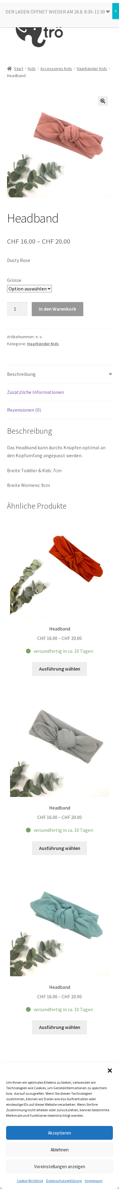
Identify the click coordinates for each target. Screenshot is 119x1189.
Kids (32, 68)
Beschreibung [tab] (21, 374)
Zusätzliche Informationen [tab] (35, 392)
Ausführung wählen (59, 669)
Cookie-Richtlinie (30, 1180)
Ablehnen (60, 1150)
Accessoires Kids (56, 68)
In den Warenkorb (57, 309)
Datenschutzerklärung (64, 1180)
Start (18, 68)
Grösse (14, 280)
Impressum (94, 1180)
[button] (110, 1070)
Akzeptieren (59, 1133)
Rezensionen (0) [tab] (24, 410)
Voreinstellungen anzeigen (59, 1166)
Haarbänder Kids (92, 68)
